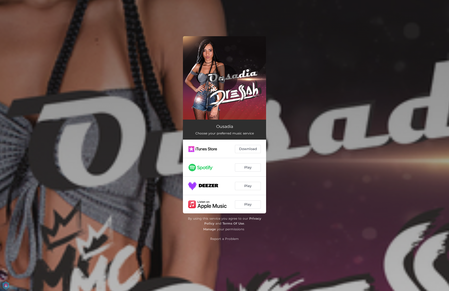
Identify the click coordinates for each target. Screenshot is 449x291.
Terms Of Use (233, 223)
